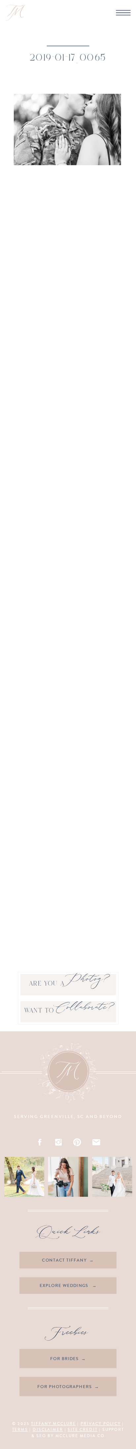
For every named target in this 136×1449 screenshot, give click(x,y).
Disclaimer (48, 1430)
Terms (20, 1430)
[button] (67, 130)
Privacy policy (100, 1424)
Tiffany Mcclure (53, 1424)
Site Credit (82, 1430)
